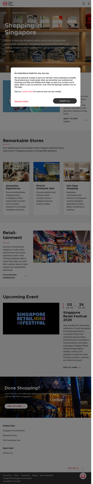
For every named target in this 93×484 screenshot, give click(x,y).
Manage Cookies (21, 101)
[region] (45, 87)
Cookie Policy (27, 91)
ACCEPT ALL (65, 101)
